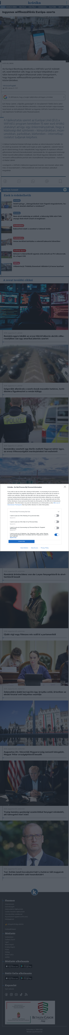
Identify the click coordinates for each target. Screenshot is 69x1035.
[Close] (65, 487)
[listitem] (34, 512)
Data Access (34, 548)
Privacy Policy (45, 548)
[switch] (56, 515)
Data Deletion (24, 548)
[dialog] (34, 517)
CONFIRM (21, 541)
